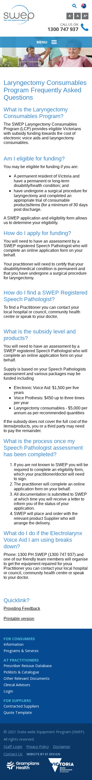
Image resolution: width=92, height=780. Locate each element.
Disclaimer (61, 746)
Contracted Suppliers (21, 706)
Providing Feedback (22, 608)
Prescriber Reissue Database (28, 665)
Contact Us (13, 754)
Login (8, 691)
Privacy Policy (37, 746)
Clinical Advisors (17, 684)
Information (14, 644)
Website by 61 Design (43, 754)
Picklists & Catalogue (21, 672)
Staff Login (13, 746)
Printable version (19, 618)
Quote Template (18, 712)
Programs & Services (21, 650)
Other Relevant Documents (27, 678)
